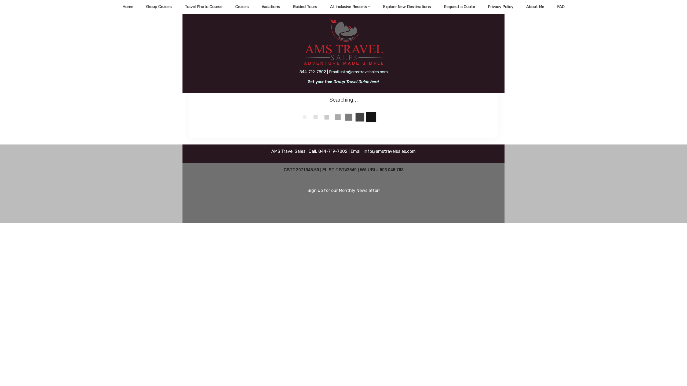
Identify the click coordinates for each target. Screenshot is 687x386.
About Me (535, 6)
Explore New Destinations (407, 6)
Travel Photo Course (203, 6)
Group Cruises (159, 6)
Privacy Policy (500, 6)
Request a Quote (459, 6)
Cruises (242, 6)
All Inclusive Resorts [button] (348, 6)
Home (127, 6)
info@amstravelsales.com (390, 151)
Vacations (271, 6)
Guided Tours (305, 6)
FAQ (561, 6)
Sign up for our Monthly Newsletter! (344, 190)
